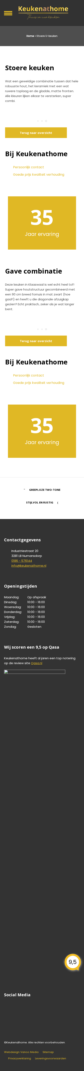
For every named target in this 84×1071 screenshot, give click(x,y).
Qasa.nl (36, 663)
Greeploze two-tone (44, 490)
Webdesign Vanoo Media (21, 1052)
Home (30, 36)
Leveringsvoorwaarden (50, 1058)
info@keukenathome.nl (28, 565)
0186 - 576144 (21, 561)
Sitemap (48, 1052)
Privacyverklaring (19, 1058)
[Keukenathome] (42, 12)
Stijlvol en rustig (39, 502)
